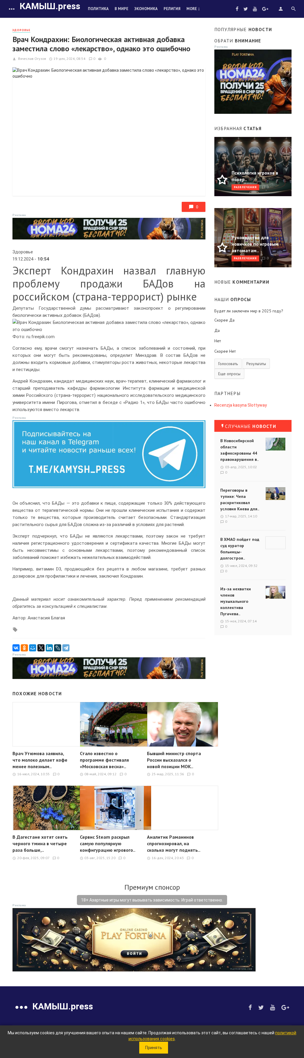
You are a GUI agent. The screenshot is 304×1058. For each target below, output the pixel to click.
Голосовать (228, 363)
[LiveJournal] (57, 647)
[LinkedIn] (49, 647)
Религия (172, 8)
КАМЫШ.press (50, 6)
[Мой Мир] (32, 647)
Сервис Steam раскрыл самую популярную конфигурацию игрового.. (107, 843)
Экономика (146, 8)
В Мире (121, 8)
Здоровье (21, 30)
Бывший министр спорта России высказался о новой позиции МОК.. (174, 759)
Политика (98, 8)
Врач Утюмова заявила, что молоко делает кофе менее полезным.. (39, 759)
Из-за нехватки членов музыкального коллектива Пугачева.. (235, 601)
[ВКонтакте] (16, 647)
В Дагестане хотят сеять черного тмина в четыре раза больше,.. (40, 843)
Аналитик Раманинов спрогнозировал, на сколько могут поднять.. (173, 843)
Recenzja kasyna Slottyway (240, 405)
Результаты (256, 363)
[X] (41, 647)
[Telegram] (65, 647)
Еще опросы (229, 373)
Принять (153, 1047)
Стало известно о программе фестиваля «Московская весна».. (104, 759)
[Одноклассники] (24, 647)
